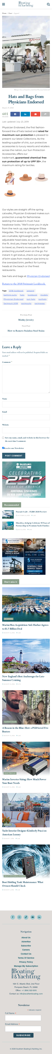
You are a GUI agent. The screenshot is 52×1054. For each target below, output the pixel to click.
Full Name (10, 1013)
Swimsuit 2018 (11, 303)
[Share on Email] (35, 114)
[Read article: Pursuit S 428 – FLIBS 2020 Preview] (8, 514)
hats (22, 295)
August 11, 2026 (9, 787)
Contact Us (26, 953)
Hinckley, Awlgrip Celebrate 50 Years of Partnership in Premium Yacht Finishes (33, 524)
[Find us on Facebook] (12, 917)
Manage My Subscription (26, 966)
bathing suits (10, 295)
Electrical (10, 773)
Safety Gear (10, 722)
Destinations (11, 670)
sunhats (43, 299)
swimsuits (26, 303)
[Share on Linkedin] (25, 114)
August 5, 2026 (8, 890)
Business (8, 619)
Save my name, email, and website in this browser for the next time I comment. (27, 439)
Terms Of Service (26, 957)
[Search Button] (48, 4)
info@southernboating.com (31, 993)
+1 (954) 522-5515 (29, 990)
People (7, 825)
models (44, 295)
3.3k (34, 515)
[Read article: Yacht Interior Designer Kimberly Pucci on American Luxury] (26, 810)
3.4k (30, 529)
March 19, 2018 (7, 108)
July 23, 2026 (21, 529)
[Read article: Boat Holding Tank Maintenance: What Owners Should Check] (26, 861)
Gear (10, 13)
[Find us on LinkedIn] (39, 917)
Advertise (26, 941)
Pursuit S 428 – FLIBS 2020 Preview (31, 511)
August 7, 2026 (8, 838)
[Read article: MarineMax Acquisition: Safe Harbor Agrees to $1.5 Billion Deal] (26, 604)
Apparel (16, 13)
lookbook (32, 295)
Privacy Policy (26, 962)
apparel (30, 291)
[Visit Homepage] (25, 4)
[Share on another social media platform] (45, 114)
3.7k (19, 684)
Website (5, 424)
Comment (7, 362)
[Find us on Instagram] (19, 917)
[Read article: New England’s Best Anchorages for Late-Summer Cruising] (26, 656)
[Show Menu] (3, 4)
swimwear (40, 303)
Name (4, 398)
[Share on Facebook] (15, 114)
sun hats (31, 299)
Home (4, 13)
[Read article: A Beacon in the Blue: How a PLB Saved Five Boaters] (26, 707)
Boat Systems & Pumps (14, 876)
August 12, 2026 (9, 684)
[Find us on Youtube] (32, 917)
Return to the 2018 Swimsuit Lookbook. (24, 284)
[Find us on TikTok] (26, 917)
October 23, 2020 (23, 515)
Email (4, 411)
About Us (26, 937)
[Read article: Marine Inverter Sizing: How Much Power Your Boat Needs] (26, 759)
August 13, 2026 (9, 633)
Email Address (12, 1024)
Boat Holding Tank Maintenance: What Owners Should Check (22, 884)
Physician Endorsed (38, 276)
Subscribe (26, 945)
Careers (26, 949)
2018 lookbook (16, 291)
